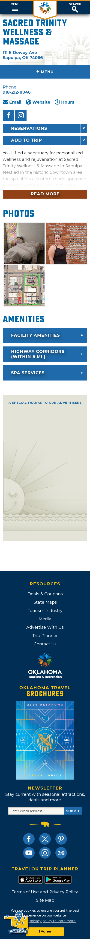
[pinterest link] (61, 839)
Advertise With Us (45, 627)
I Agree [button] (45, 931)
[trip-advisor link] (61, 853)
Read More (45, 194)
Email (15, 102)
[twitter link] (45, 839)
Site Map (45, 900)
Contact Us (45, 644)
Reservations (29, 128)
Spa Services (28, 372)
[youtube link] (29, 853)
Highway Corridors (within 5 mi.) (37, 354)
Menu (15, 4)
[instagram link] (45, 853)
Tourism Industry (45, 610)
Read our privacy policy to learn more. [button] (45, 921)
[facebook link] (29, 839)
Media (45, 619)
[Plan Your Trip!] (16, 923)
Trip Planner (45, 635)
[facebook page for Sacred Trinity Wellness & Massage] (8, 115)
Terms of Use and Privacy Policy (45, 892)
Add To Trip (26, 140)
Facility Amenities (35, 335)
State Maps (45, 602)
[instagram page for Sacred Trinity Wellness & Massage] (21, 115)
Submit (73, 811)
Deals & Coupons (45, 593)
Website (41, 102)
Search (75, 4)
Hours (67, 102)
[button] (15, 8)
